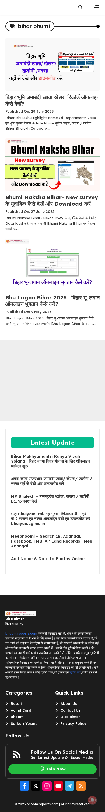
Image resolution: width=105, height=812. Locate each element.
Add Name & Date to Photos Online (48, 558)
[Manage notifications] (92, 800)
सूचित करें (75, 672)
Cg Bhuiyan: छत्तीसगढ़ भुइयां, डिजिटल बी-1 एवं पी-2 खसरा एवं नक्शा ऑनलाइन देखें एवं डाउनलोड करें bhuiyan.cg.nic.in (50, 518)
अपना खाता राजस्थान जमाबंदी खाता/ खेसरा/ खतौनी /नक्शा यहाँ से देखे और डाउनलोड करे (51, 481)
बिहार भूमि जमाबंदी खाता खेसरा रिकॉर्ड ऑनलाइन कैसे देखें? (52, 100)
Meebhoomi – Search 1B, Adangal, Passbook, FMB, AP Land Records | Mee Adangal (51, 541)
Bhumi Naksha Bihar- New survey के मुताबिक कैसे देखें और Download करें (51, 200)
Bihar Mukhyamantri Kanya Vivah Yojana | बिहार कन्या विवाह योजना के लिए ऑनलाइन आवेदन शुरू (50, 461)
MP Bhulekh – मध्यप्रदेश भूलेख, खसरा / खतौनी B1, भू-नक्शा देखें (50, 499)
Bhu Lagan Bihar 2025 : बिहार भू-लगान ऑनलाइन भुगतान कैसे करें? (52, 300)
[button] (80, 7)
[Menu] (96, 7)
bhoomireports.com (21, 633)
